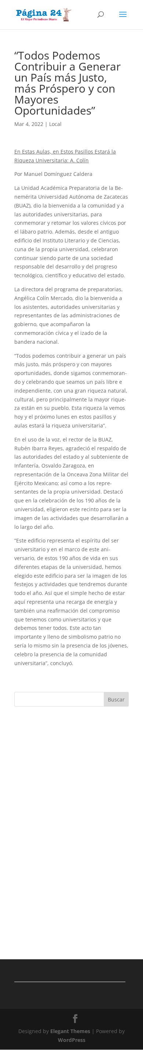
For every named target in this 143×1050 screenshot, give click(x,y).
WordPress (71, 1039)
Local (55, 123)
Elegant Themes (70, 1031)
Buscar (116, 699)
